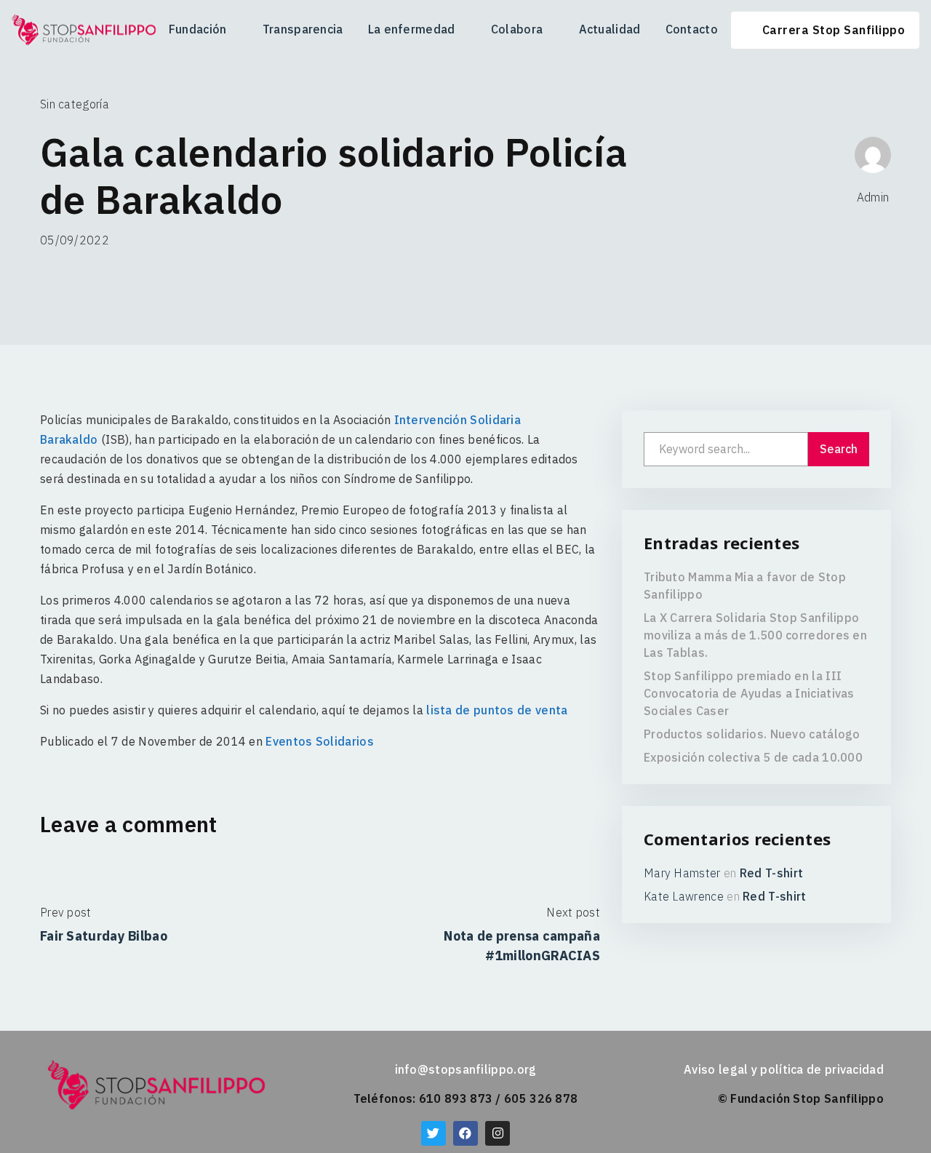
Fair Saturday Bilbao (103, 935)
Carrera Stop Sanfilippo (834, 30)
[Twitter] (433, 1133)
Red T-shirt (771, 873)
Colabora (517, 29)
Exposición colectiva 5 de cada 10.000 (753, 757)
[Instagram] (497, 1133)
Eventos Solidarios (319, 741)
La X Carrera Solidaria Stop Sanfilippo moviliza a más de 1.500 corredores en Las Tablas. (755, 635)
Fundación (198, 29)
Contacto (692, 29)
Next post (573, 912)
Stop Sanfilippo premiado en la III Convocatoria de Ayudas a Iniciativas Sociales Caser (749, 693)
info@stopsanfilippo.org (466, 1069)
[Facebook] (465, 1133)
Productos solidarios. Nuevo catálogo (752, 734)
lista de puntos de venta (496, 710)
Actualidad (610, 29)
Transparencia (303, 29)
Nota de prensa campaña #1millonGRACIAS (522, 945)
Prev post (66, 912)
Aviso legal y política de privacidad (784, 1069)
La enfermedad (411, 29)
